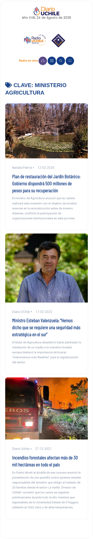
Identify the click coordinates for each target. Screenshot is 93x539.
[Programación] (52, 61)
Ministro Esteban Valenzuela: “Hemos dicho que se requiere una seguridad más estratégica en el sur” (46, 327)
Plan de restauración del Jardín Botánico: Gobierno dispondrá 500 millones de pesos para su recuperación (46, 183)
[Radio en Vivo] (43, 61)
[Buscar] (61, 61)
